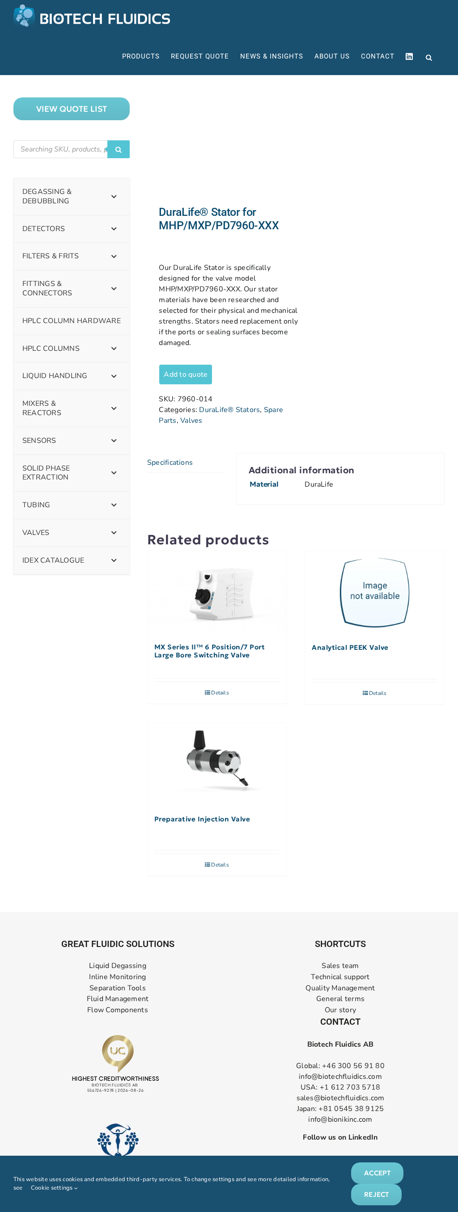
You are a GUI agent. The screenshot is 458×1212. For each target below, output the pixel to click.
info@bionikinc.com (340, 1119)
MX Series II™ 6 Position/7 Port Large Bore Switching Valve (209, 651)
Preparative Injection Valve (202, 819)
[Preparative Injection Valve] (217, 764)
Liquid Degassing (117, 966)
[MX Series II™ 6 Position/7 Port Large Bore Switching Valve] (217, 592)
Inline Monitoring (117, 977)
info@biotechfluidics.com (340, 1077)
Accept (377, 1173)
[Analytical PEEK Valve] (374, 592)
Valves (191, 420)
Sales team (340, 966)
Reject (376, 1194)
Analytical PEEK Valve (350, 648)
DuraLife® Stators (229, 410)
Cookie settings (52, 1188)
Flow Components (117, 1010)
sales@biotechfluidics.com (341, 1098)
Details (220, 692)
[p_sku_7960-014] (218, 140)
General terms (340, 999)
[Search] (118, 149)
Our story (340, 1010)
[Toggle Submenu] (114, 196)
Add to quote (186, 374)
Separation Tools (117, 988)
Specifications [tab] (170, 462)
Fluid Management (118, 999)
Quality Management (340, 988)
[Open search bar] (428, 56)
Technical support (340, 977)
